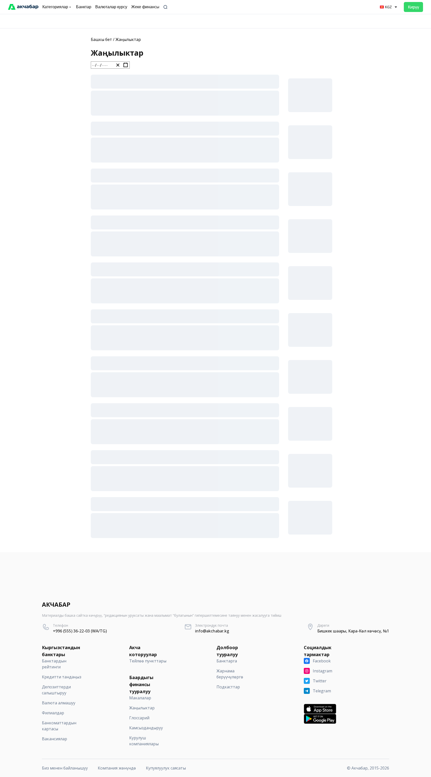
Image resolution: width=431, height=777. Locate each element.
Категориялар (55, 7)
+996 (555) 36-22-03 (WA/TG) (80, 631)
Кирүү (413, 7)
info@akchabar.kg (212, 631)
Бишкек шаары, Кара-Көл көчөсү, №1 (353, 631)
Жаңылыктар (128, 39)
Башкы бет (101, 39)
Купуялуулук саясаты (166, 768)
